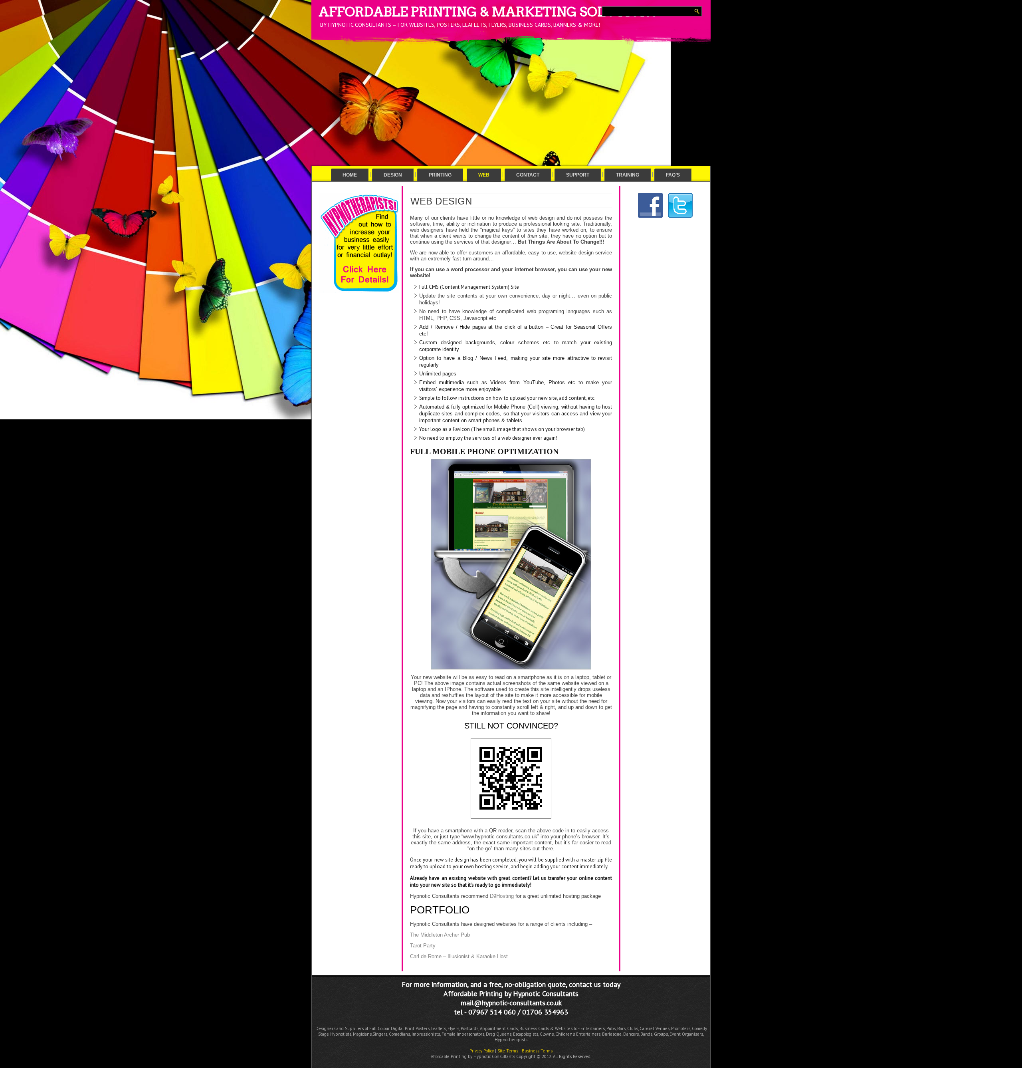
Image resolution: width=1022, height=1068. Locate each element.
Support (577, 175)
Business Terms (537, 1051)
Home (350, 175)
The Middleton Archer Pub (440, 935)
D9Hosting (502, 896)
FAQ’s (673, 175)
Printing (440, 175)
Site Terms (507, 1051)
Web (483, 175)
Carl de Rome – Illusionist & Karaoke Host (459, 956)
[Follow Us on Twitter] (680, 218)
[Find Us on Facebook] (650, 218)
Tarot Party (423, 946)
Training (627, 175)
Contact (527, 175)
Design (393, 175)
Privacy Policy (481, 1051)
